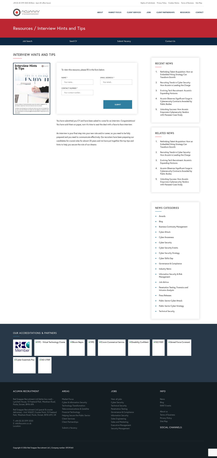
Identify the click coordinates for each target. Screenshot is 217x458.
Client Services (134, 12)
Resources (185, 12)
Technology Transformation (73, 405)
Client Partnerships (165, 12)
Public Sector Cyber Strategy (171, 306)
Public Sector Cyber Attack (170, 300)
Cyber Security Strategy (169, 253)
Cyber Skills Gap (166, 258)
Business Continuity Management (173, 226)
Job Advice (164, 282)
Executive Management (121, 425)
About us (164, 411)
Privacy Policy (162, 3)
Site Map (199, 3)
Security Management (120, 428)
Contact (199, 12)
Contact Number (70, 88)
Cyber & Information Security (74, 402)
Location (17, 426)
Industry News (165, 268)
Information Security (119, 415)
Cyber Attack (164, 232)
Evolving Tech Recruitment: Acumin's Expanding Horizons (175, 92)
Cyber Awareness (166, 237)
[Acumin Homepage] (26, 12)
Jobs (149, 12)
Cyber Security (165, 242)
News (162, 399)
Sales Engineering (118, 418)
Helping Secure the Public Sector (76, 415)
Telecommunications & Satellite (75, 408)
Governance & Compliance (170, 263)
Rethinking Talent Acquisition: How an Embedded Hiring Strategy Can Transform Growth (176, 74)
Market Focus (114, 12)
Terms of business (167, 414)
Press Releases (165, 295)
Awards (162, 216)
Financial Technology (71, 412)
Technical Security (167, 311)
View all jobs (116, 399)
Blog (161, 221)
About (100, 12)
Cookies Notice (173, 3)
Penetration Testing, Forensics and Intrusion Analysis (173, 288)
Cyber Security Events (168, 247)
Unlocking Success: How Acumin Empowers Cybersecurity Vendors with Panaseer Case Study (174, 112)
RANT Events (165, 405)
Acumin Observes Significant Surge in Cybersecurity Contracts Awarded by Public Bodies (176, 101)
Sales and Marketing (119, 422)
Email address (107, 78)
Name (65, 78)
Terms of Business (187, 3)
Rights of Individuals (148, 3)
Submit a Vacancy (69, 427)
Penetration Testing (119, 408)
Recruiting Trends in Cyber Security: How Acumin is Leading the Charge (175, 84)
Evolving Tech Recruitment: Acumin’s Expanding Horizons (175, 161)
